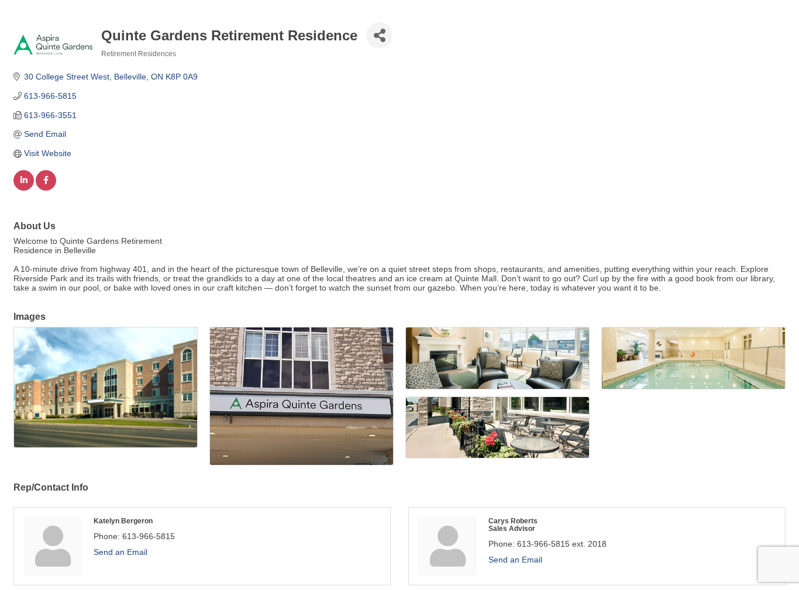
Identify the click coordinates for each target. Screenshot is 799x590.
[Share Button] (379, 35)
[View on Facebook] (46, 187)
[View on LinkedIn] (23, 187)
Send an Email (120, 552)
